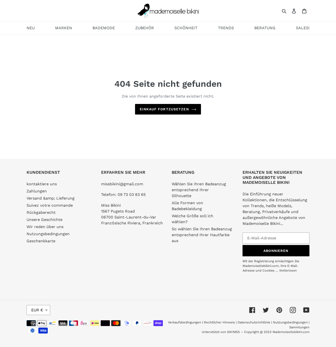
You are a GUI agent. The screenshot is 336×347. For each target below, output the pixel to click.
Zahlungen (37, 191)
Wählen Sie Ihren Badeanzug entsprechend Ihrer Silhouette (199, 190)
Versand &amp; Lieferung (51, 198)
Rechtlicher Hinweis (219, 322)
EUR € (37, 310)
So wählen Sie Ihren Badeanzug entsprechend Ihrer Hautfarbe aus (202, 235)
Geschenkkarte (41, 241)
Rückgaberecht (41, 212)
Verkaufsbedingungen (184, 322)
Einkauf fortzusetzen (164, 109)
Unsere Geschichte (44, 219)
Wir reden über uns (45, 226)
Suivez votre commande (50, 205)
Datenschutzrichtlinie (254, 322)
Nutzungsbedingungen (48, 233)
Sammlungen (299, 327)
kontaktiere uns (42, 184)
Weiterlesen (288, 270)
